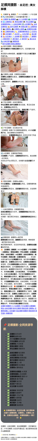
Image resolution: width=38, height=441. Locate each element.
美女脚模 (19, 311)
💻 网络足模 (23, 27)
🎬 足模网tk (7, 29)
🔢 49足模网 (26, 24)
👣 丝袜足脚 (5, 41)
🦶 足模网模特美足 (22, 31)
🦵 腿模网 (32, 36)
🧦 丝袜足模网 (16, 24)
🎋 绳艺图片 (14, 39)
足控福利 (12, 311)
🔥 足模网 (4, 19)
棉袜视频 (31, 311)
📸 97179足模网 (22, 19)
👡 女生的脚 (24, 34)
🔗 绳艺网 (23, 39)
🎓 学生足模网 (28, 22)
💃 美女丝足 (31, 39)
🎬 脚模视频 (14, 41)
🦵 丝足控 (15, 34)
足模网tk (31, 308)
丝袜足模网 (8, 308)
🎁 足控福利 (7, 34)
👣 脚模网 (12, 19)
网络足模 (24, 308)
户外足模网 (25, 306)
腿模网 (25, 311)
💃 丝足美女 (7, 36)
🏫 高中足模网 (13, 27)
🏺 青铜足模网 (17, 22)
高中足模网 (17, 308)
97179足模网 (15, 306)
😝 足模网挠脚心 (9, 31)
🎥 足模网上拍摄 (18, 29)
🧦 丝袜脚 (15, 36)
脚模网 (8, 306)
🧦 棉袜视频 (5, 39)
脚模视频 (9, 313)
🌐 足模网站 (7, 22)
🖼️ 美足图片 (24, 36)
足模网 (3, 306)
